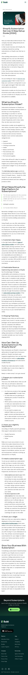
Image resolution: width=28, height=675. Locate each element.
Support (17, 639)
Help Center (17, 644)
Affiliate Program (19, 659)
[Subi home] (4, 2)
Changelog (17, 641)
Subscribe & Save (5, 639)
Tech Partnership (19, 656)
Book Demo (15, 609)
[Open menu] (25, 2)
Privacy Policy (4, 659)
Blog (4, 9)
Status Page (4, 661)
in (2, 669)
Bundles (3, 644)
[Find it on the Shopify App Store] (7, 630)
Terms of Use (4, 656)
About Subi (3, 653)
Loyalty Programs (5, 646)
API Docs (17, 646)
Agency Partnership (19, 653)
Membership (4, 641)
